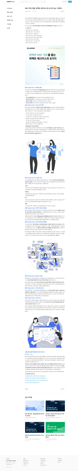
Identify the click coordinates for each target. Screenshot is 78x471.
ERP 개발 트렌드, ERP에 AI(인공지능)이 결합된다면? (35, 378)
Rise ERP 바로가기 (43, 465)
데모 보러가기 (43, 462)
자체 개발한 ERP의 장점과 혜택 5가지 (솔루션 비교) (35, 376)
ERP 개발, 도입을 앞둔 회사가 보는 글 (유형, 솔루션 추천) (36, 380)
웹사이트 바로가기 (26, 460)
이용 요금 (24, 465)
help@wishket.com (9, 464)
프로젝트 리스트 (25, 462)
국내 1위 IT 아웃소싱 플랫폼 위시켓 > (32, 382)
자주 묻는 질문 (60, 460)
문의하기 (42, 463)
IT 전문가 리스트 (25, 463)
